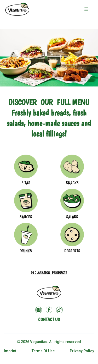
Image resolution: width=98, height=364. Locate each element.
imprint (10, 351)
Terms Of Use (43, 351)
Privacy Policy (82, 351)
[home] (17, 9)
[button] (86, 9)
